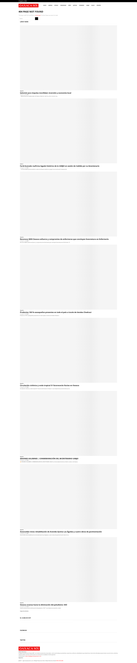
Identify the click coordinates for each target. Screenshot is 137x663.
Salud (92, 5)
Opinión (99, 5)
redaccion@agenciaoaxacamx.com (33, 656)
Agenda (21, 91)
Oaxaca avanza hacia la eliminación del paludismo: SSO (43, 605)
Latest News (24, 22)
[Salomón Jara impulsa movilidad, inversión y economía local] (68, 57)
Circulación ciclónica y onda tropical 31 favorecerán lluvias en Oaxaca (49, 385)
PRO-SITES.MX (59, 660)
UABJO (87, 5)
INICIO (44, 5)
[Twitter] (112, 5)
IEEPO (69, 5)
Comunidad (63, 5)
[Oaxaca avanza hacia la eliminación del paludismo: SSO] (68, 569)
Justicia (75, 5)
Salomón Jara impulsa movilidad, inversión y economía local (45, 93)
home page (38, 15)
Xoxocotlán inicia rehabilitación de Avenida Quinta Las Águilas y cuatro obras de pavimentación (61, 531)
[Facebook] (111, 5)
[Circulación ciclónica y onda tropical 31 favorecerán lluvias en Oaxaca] (68, 350)
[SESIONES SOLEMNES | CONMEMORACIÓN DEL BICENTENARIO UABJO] (68, 423)
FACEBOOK (23, 630)
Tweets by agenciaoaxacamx (27, 643)
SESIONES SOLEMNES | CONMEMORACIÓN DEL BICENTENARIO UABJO (49, 458)
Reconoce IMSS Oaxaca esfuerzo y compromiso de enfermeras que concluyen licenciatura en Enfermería (64, 239)
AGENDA (50, 5)
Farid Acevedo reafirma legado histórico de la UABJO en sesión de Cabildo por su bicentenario (59, 166)
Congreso (81, 5)
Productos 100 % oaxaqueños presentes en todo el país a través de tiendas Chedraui (55, 312)
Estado (56, 5)
